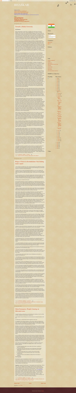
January (58, 140)
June (58, 133)
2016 (57, 84)
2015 (57, 85)
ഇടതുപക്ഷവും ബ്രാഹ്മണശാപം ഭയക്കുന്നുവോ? (21, 21)
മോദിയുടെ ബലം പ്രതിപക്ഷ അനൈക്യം (20, 19)
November (59, 93)
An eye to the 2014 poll (59, 128)
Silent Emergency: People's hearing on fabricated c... (59, 107)
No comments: (29, 300)
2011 (57, 142)
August (58, 130)
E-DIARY (49, 61)
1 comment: (28, 154)
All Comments (51, 37)
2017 (57, 82)
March (58, 137)
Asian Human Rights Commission (53, 70)
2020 (57, 78)
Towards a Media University (24, 26)
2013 (57, 88)
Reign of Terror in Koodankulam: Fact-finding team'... (59, 102)
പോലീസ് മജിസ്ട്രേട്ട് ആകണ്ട (18, 17)
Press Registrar (36, 155)
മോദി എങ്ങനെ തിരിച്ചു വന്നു (18, 18)
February (58, 139)
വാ (14, 16)
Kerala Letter (50, 68)
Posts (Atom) (20, 385)
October (58, 94)
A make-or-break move (59, 114)
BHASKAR (21, 5)
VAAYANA (49, 65)
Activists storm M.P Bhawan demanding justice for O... (59, 124)
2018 (57, 81)
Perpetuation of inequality (59, 116)
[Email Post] (31, 154)
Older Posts (43, 383)
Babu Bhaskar (50, 69)
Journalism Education (21, 155)
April (58, 136)
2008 (57, 146)
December (58, 91)
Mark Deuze (26, 155)
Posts (50, 35)
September (59, 96)
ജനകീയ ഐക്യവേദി (51, 60)
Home (30, 383)
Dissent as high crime (59, 111)
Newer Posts (16, 383)
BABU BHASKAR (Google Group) (53, 64)
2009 (57, 145)
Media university (31, 155)
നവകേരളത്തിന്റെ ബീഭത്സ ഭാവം (19, 20)
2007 (57, 148)
